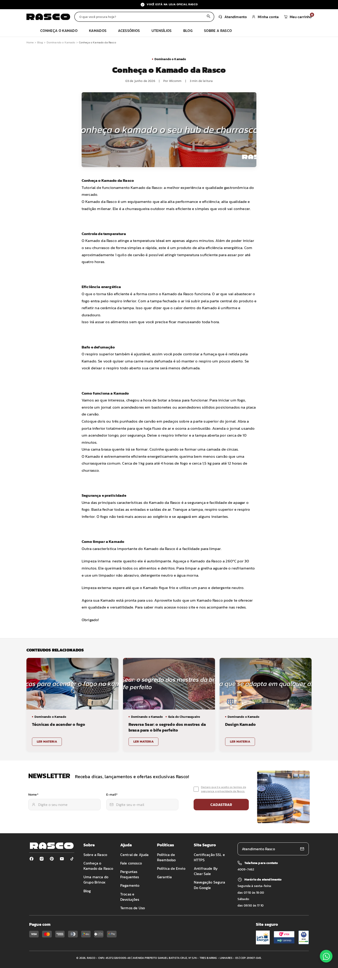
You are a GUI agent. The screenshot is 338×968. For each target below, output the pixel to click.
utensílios (162, 30)
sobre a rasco (218, 30)
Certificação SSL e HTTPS (209, 857)
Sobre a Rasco (95, 854)
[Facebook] (31, 858)
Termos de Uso (132, 908)
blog (187, 30)
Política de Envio (171, 868)
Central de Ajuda (134, 854)
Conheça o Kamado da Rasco (98, 865)
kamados (97, 30)
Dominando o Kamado (61, 42)
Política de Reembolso (166, 857)
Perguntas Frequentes (129, 874)
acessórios (129, 30)
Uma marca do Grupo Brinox (95, 879)
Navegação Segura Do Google (209, 884)
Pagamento (129, 885)
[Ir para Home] (48, 17)
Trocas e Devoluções (129, 896)
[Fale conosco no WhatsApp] (326, 956)
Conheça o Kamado (58, 30)
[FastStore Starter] (52, 845)
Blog (40, 42)
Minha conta (268, 17)
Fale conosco (131, 863)
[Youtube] (62, 858)
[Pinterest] (51, 858)
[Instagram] (41, 858)
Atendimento (235, 17)
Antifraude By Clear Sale (206, 871)
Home (30, 42)
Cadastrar (221, 804)
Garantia (164, 877)
